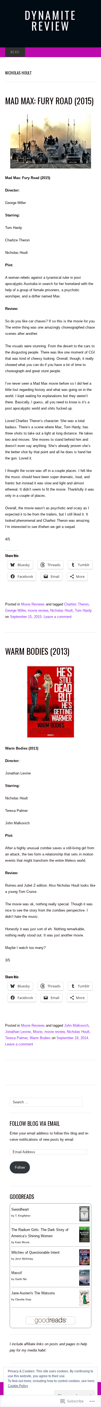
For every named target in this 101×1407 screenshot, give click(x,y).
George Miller (15, 610)
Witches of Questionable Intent (35, 1252)
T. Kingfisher (22, 1215)
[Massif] (84, 1277)
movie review (38, 610)
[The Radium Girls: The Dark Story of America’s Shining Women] (84, 1234)
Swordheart (20, 1209)
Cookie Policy (18, 1386)
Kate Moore (22, 1242)
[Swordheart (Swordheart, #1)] (84, 1213)
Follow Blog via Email (35, 1123)
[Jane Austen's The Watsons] (84, 1298)
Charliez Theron (76, 604)
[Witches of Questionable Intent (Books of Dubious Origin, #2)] (84, 1257)
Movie (37, 1032)
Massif (16, 1273)
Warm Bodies (40, 1038)
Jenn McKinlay (24, 1258)
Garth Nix (21, 1279)
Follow (20, 1167)
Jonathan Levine (18, 1032)
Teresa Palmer (16, 1038)
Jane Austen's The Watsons (33, 1293)
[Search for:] (90, 52)
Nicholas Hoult (61, 610)
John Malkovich (76, 1025)
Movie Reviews (33, 604)
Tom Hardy (83, 610)
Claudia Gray (23, 1299)
